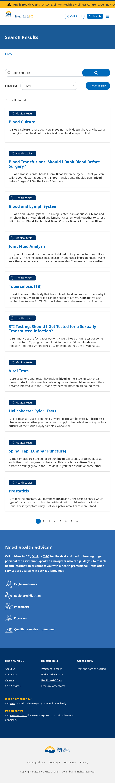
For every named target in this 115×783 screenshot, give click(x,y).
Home (9, 54)
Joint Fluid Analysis (27, 246)
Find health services (52, 674)
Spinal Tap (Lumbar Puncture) (37, 451)
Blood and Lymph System (33, 206)
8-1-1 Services (13, 686)
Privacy (84, 762)
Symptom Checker (51, 668)
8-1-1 (76, 16)
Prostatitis (19, 491)
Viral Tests (19, 370)
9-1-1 (12, 703)
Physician (20, 618)
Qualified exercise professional (34, 629)
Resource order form (53, 686)
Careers (9, 680)
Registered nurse (25, 584)
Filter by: (11, 86)
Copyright (54, 762)
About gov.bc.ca (36, 762)
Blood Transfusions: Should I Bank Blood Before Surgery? (54, 164)
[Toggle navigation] (107, 16)
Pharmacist (21, 607)
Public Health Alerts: (27, 4)
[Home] (33, 14)
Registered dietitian (27, 595)
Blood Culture (22, 122)
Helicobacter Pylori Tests (32, 411)
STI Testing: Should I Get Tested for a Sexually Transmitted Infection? (52, 329)
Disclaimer (70, 762)
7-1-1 (46, 556)
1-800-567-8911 (18, 715)
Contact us (11, 674)
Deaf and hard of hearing (91, 668)
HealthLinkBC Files (51, 680)
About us (10, 668)
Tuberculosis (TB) (25, 286)
